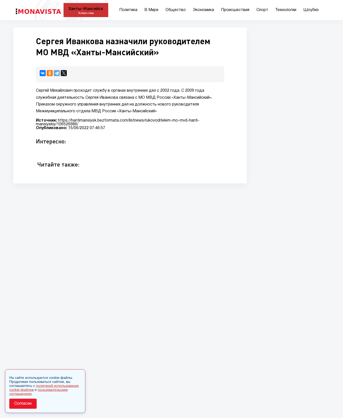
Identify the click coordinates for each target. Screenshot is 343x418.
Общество (175, 10)
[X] (64, 73)
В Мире (151, 10)
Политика (128, 10)
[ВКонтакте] (43, 73)
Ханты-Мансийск (86, 8)
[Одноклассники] (50, 73)
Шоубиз (311, 10)
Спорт (262, 10)
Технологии (285, 10)
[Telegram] (57, 73)
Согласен (23, 403)
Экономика (203, 10)
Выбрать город (86, 13)
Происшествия (235, 10)
